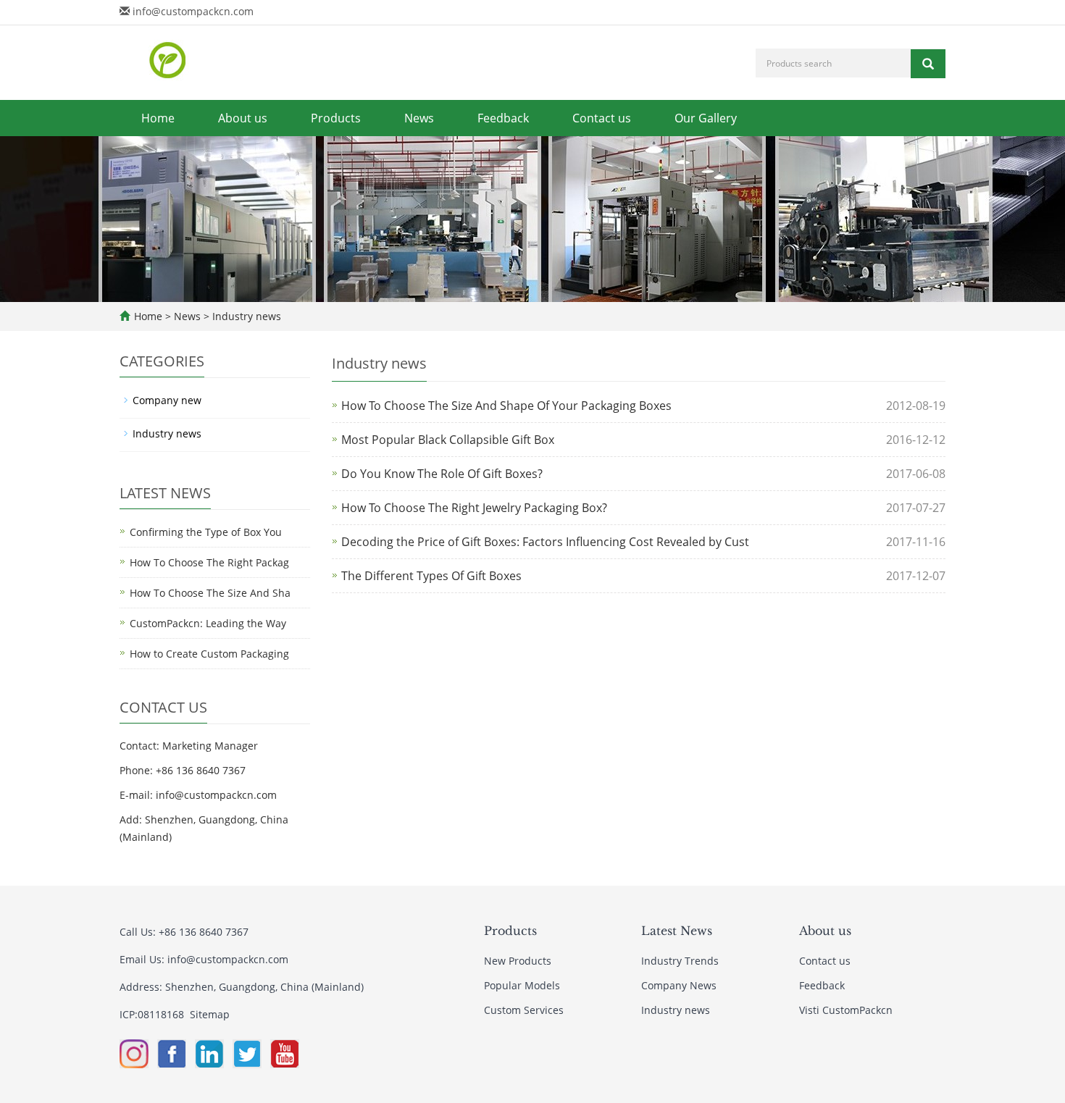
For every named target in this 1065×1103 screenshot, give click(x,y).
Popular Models (522, 985)
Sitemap (210, 1014)
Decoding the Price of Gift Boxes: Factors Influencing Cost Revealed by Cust (545, 542)
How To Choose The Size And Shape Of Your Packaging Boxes (506, 406)
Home (158, 118)
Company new (167, 400)
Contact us (601, 118)
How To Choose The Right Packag (209, 562)
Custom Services (524, 1010)
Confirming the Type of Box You (206, 532)
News (419, 118)
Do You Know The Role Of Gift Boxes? (442, 474)
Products (336, 118)
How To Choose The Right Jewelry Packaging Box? (474, 508)
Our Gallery (705, 118)
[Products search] (928, 63)
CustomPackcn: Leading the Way (208, 623)
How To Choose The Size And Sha (210, 593)
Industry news (245, 316)
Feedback (503, 118)
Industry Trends (680, 961)
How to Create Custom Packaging (209, 653)
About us (242, 118)
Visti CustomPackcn (846, 1010)
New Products (517, 961)
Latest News (676, 930)
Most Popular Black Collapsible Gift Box (447, 440)
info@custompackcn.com (193, 11)
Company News (679, 985)
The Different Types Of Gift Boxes (431, 576)
